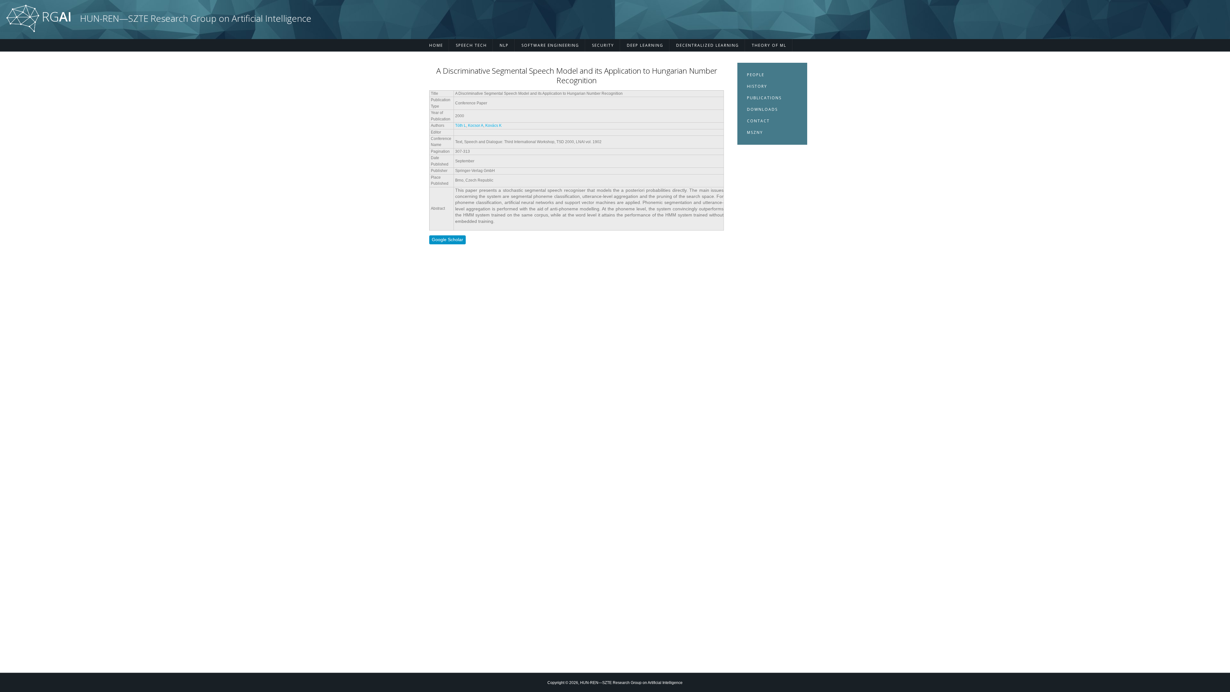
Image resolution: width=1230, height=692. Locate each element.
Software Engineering (550, 45)
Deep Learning (645, 45)
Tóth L (460, 125)
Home (436, 45)
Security (603, 45)
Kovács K (493, 125)
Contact (758, 121)
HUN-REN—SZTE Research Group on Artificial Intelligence (195, 18)
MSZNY (755, 132)
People (755, 74)
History (757, 86)
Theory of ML (769, 45)
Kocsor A (475, 125)
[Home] (38, 30)
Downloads (762, 109)
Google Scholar (447, 239)
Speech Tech (471, 45)
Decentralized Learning (707, 45)
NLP (504, 45)
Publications (764, 98)
